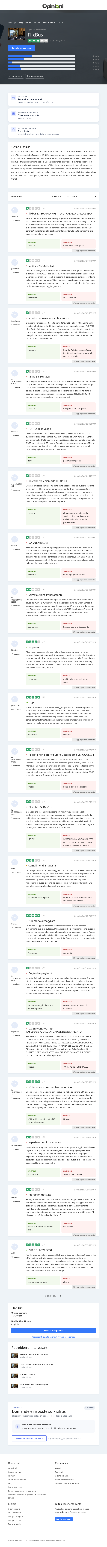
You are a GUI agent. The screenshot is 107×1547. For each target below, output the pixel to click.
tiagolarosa (15, 321)
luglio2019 (15, 1031)
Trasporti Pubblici (49, 23)
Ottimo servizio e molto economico (50, 1087)
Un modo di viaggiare (42, 921)
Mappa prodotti (15, 1520)
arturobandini (16, 1145)
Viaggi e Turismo (25, 23)
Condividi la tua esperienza (67, 1483)
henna (13, 868)
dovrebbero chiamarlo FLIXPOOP (48, 481)
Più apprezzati (14, 1512)
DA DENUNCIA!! (38, 542)
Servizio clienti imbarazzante (45, 595)
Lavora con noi (14, 1472)
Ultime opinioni (62, 1475)
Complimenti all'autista (42, 865)
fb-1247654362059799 (16, 1092)
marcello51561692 (17, 485)
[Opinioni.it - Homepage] (53, 5)
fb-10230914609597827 (16, 381)
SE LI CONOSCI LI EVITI (42, 266)
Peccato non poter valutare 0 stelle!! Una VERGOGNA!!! (61, 754)
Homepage (12, 23)
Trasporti (36, 23)
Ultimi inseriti (14, 1509)
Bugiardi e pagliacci (40, 973)
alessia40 (14, 216)
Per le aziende (14, 1524)
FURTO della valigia (40, 429)
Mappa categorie (15, 1516)
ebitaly (14, 1197)
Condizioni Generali (17, 1479)
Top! (31, 702)
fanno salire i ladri (39, 376)
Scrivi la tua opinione (21, 48)
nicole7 (14, 545)
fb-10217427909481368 (16, 759)
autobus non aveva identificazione (48, 318)
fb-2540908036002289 (16, 812)
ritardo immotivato (39, 1194)
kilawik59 (14, 650)
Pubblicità (12, 1468)
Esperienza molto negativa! (44, 1142)
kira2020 (14, 432)
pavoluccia (15, 269)
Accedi (101, 4)
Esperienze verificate (64, 1479)
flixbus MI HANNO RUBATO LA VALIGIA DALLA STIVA (60, 213)
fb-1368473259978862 (16, 978)
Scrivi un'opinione (64, 1519)
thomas (14, 924)
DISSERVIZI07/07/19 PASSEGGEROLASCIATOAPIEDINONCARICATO (54, 1030)
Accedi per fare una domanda (29, 1438)
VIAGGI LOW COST (40, 1250)
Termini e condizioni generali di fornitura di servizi (27, 1496)
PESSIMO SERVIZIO (40, 807)
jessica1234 (15, 705)
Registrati (59, 1472)
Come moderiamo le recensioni (22, 1491)
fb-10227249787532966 (16, 600)
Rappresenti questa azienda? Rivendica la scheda (53, 1336)
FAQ (10, 1483)
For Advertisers (15, 1487)
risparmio (35, 647)
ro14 (13, 1253)
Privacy (11, 1475)
